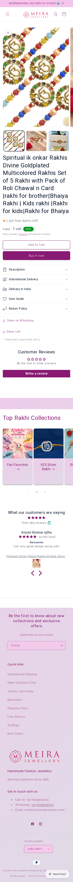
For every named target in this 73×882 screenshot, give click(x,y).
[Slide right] (45, 492)
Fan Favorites (17, 465)
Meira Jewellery (20, 870)
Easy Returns (16, 716)
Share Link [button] (13, 331)
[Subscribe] (61, 645)
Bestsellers (14, 699)
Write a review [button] (36, 373)
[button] (7, 14)
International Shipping (22, 674)
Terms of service (37, 876)
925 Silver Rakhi (48, 467)
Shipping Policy (17, 708)
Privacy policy (17, 876)
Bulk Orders (15, 733)
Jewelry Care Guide (20, 691)
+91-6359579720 (42, 804)
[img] (36, 517)
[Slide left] (28, 492)
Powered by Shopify (40, 870)
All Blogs (13, 725)
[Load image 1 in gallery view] (14, 141)
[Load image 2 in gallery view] (36, 141)
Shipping (23, 234)
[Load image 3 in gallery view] (58, 141)
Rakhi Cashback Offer (21, 682)
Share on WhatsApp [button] (20, 320)
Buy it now (36, 255)
